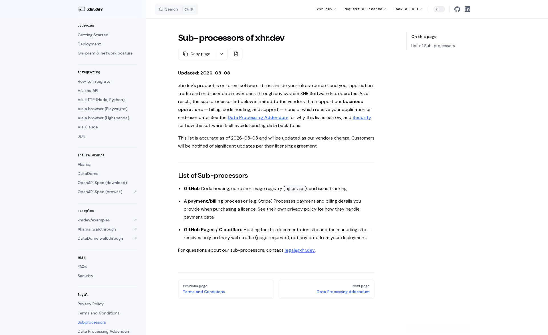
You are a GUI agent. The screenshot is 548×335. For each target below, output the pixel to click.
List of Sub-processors (433, 45)
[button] (107, 25)
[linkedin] (467, 9)
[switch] (439, 9)
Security (361, 117)
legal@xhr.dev (300, 250)
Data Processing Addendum (258, 117)
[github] (457, 9)
